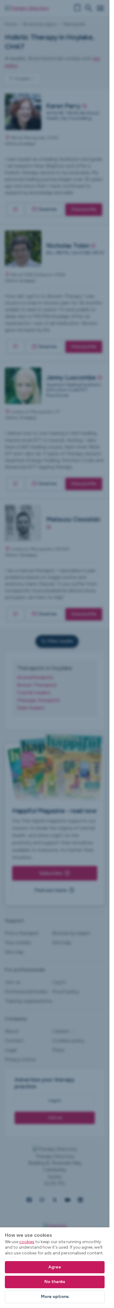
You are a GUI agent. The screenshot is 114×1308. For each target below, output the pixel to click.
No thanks (54, 1281)
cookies (26, 1241)
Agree (54, 1267)
